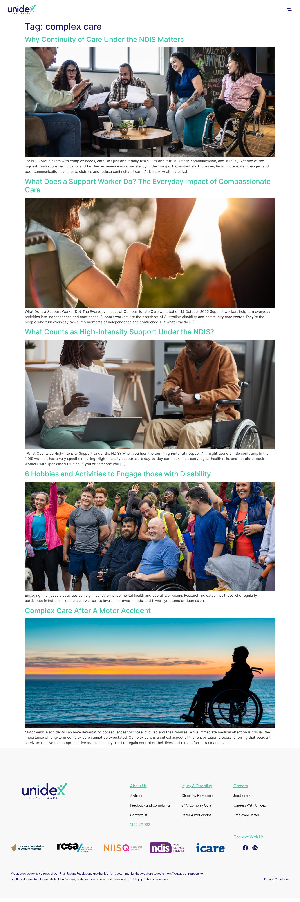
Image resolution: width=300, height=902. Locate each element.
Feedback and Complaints (150, 805)
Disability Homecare (197, 795)
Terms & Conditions (276, 879)
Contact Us (138, 814)
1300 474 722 (140, 824)
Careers (240, 785)
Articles (136, 795)
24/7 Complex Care (197, 805)
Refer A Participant (196, 814)
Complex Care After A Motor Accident (88, 610)
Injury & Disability (197, 785)
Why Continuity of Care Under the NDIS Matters (104, 39)
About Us (138, 785)
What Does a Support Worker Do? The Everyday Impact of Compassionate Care (148, 185)
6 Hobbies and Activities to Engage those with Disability (118, 474)
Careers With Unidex (249, 805)
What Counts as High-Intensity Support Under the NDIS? (119, 332)
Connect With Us (248, 836)
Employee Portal (246, 814)
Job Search (241, 795)
